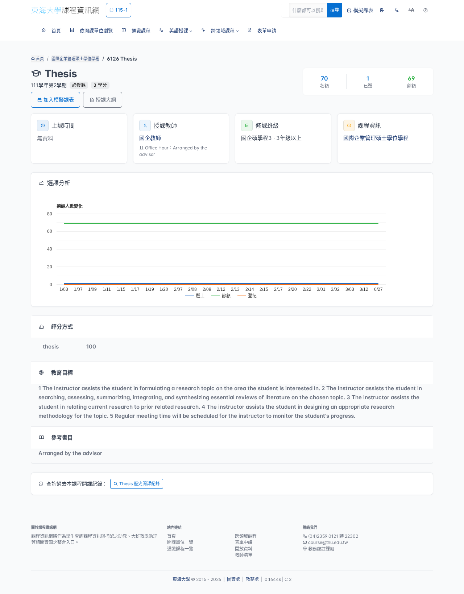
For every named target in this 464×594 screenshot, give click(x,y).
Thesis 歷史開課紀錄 (139, 483)
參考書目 (62, 437)
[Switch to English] (396, 10)
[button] (175, 30)
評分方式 (62, 326)
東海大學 (181, 579)
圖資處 (233, 579)
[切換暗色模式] (425, 10)
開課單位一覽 (180, 542)
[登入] (382, 10)
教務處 (252, 579)
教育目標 (62, 372)
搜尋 (334, 10)
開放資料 (243, 549)
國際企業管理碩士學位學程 (75, 58)
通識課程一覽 (180, 549)
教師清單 (243, 555)
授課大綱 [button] (106, 99)
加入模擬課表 (59, 99)
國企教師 (150, 138)
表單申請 (243, 542)
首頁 (39, 58)
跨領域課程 (246, 536)
